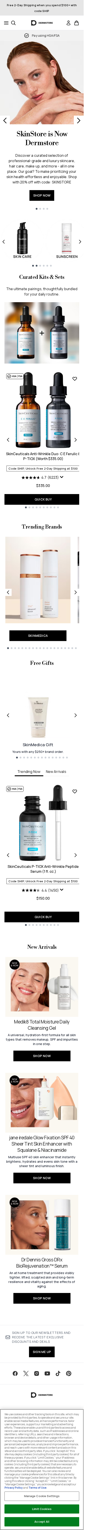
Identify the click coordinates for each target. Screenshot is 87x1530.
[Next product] (75, 439)
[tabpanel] (41, 855)
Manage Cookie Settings (42, 1496)
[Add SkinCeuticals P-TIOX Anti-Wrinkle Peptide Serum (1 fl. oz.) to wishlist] (74, 791)
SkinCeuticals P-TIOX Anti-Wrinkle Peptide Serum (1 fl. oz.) (43, 869)
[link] (68, 22)
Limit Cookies (42, 1509)
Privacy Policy (13, 1488)
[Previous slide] (5, 120)
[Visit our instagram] (36, 1373)
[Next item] (80, 241)
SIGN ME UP (42, 1352)
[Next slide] (79, 120)
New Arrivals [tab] (56, 771)
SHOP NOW (42, 195)
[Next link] (75, 592)
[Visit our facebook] (15, 1373)
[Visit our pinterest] (68, 1373)
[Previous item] (3, 241)
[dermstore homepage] (42, 23)
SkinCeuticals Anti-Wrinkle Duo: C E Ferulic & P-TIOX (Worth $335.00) (43, 456)
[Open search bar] (13, 22)
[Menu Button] (5, 22)
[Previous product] (8, 439)
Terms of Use (37, 1488)
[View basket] (76, 22)
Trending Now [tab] (28, 771)
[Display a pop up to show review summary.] (62, 478)
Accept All (41, 1522)
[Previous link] (8, 592)
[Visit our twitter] (26, 1373)
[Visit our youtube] (47, 1373)
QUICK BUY (43, 499)
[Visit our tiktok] (58, 1373)
